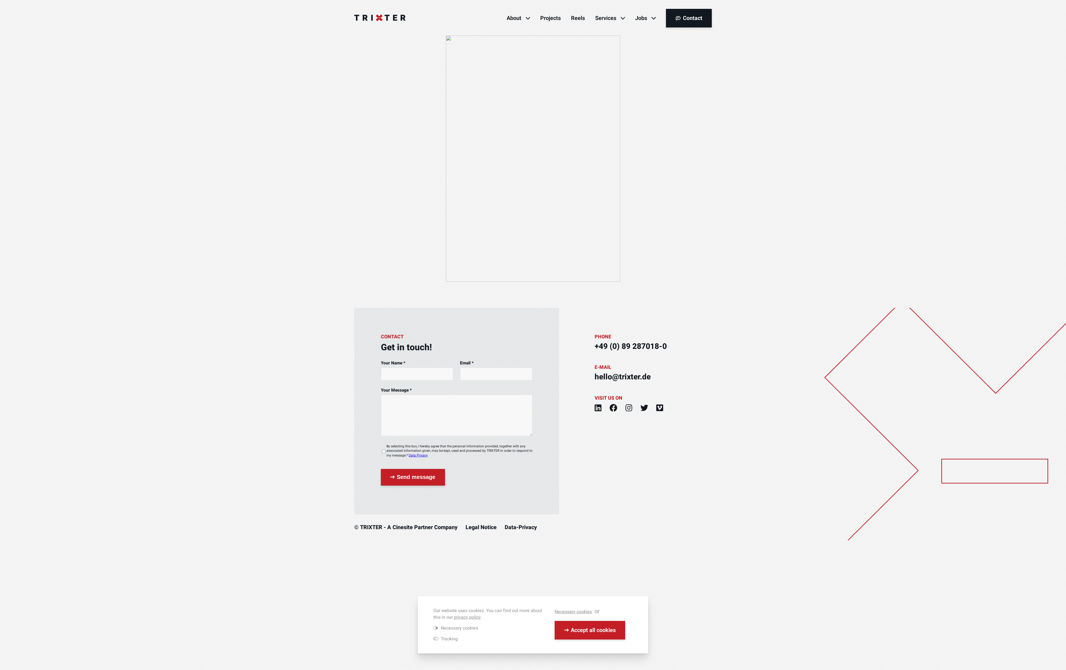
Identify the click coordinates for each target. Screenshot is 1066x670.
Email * (467, 363)
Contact (692, 18)
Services (605, 18)
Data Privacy (418, 455)
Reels (578, 18)
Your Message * (396, 390)
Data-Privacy (521, 527)
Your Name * (393, 363)
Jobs (641, 18)
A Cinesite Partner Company (422, 527)
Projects (550, 18)
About (514, 18)
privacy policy (467, 617)
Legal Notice (481, 527)
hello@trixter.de (623, 377)
